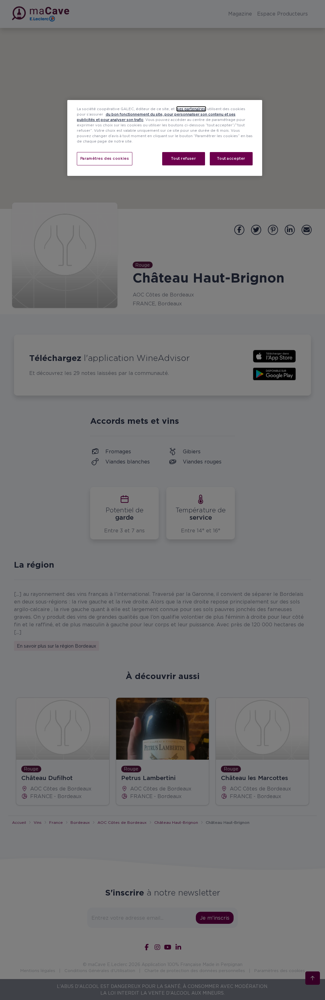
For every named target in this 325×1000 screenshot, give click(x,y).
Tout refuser (183, 158)
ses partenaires (191, 109)
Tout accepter (231, 158)
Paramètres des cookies (104, 158)
